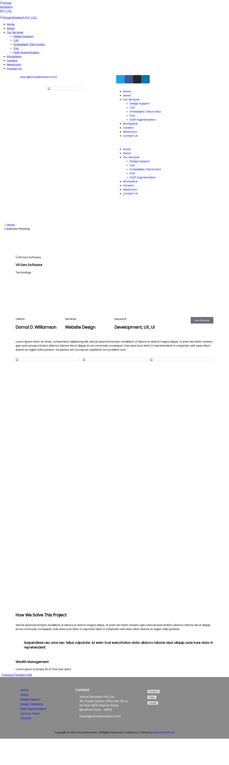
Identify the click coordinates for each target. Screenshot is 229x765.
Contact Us (130, 136)
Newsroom (130, 132)
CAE (132, 107)
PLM (132, 116)
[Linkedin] (145, 79)
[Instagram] (137, 79)
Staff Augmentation (143, 120)
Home (127, 91)
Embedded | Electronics (145, 112)
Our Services (131, 99)
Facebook (153, 691)
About (127, 95)
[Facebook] (129, 79)
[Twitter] (120, 79)
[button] (164, 143)
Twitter (152, 697)
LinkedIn (153, 703)
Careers (128, 128)
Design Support (140, 103)
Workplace (130, 124)
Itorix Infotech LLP (164, 732)
